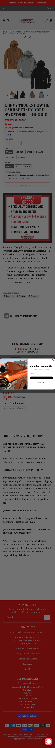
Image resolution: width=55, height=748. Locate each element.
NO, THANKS (41, 382)
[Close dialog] (53, 360)
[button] (48, 741)
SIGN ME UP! (41, 378)
